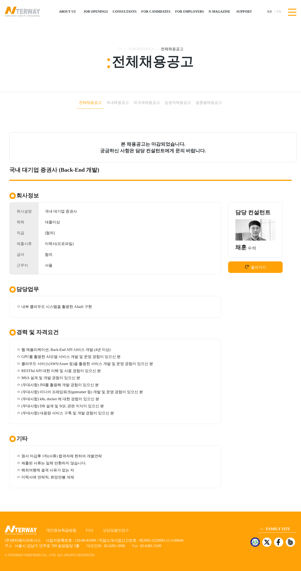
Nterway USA (269, 510)
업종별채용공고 (209, 103)
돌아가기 (258, 267)
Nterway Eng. (269, 503)
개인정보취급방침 (61, 530)
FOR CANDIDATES (155, 11)
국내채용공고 (117, 103)
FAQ (89, 530)
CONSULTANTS (125, 11)
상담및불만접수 (116, 530)
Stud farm (266, 523)
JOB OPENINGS (95, 11)
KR (269, 11)
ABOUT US (67, 11)
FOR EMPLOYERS (189, 11)
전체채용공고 (90, 103)
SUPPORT (244, 11)
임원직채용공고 (178, 103)
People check (268, 517)
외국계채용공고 (147, 103)
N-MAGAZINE (219, 11)
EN (279, 11)
